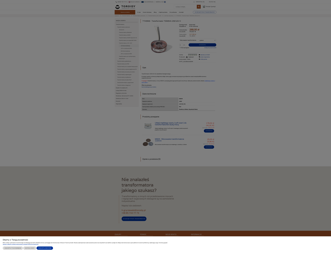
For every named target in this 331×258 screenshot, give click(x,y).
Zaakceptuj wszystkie (44, 248)
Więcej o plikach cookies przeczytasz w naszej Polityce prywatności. (21, 244)
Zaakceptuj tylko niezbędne (13, 248)
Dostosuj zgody (29, 248)
